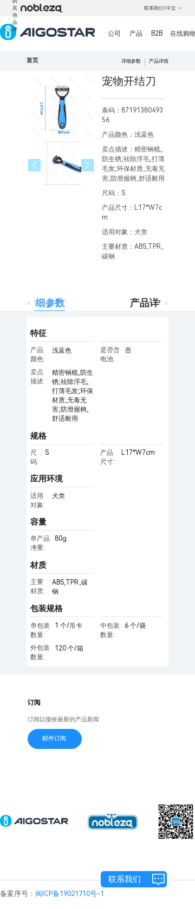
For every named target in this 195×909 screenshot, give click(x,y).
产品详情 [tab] (149, 302)
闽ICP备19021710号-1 (69, 894)
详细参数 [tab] (45, 302)
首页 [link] (32, 60)
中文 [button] (171, 8)
